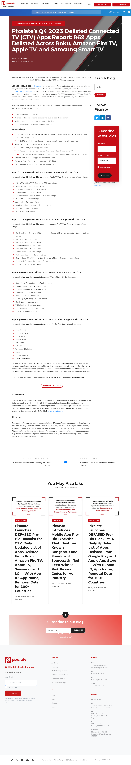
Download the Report (52, 386)
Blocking (54, 667)
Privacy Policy (58, 760)
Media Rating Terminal (59, 671)
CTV (48, 23)
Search (100, 94)
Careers (54, 703)
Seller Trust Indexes (58, 679)
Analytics (54, 663)
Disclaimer (84, 760)
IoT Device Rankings (58, 683)
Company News (21, 23)
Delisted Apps (37, 23)
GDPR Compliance (72, 760)
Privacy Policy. (97, 185)
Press (53, 699)
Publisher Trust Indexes (59, 675)
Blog (53, 695)
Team (53, 707)
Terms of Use (114, 183)
